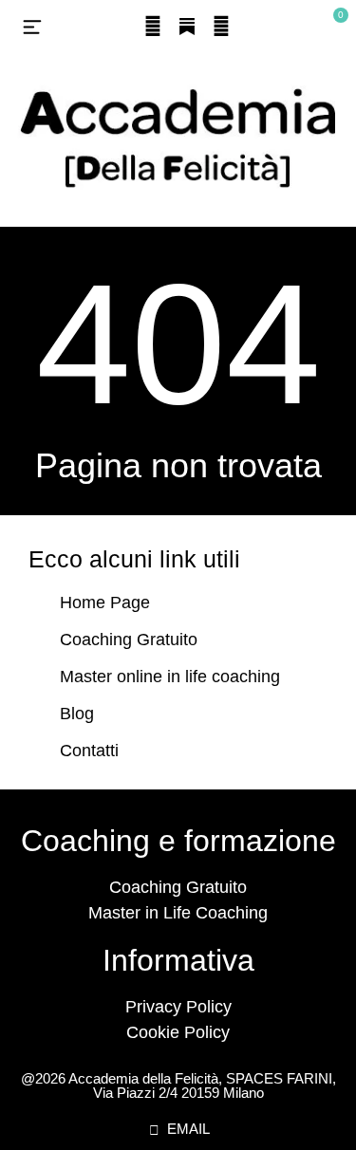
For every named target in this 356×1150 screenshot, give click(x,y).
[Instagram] (153, 26)
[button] (32, 29)
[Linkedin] (221, 26)
